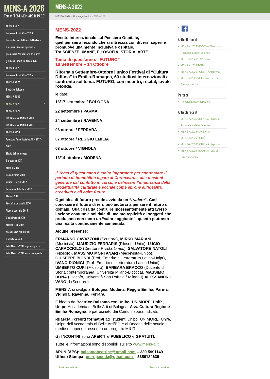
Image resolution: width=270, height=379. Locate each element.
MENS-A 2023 (13, 96)
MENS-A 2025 (13, 68)
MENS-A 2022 (13, 103)
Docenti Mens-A (14, 239)
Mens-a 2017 (12, 167)
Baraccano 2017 (14, 160)
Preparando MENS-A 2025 (19, 75)
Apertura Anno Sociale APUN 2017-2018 (24, 142)
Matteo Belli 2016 (15, 224)
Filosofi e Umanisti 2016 (18, 203)
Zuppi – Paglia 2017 (16, 182)
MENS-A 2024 (13, 82)
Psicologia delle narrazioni (196, 101)
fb (185, 28)
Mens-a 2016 (12, 196)
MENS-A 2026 (24, 8)
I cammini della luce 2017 (19, 189)
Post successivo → (160, 367)
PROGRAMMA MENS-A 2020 (20, 118)
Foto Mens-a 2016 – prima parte (23, 246)
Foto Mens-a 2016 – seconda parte (24, 253)
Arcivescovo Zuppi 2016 (18, 232)
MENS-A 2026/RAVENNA (195, 59)
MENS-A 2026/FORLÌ (193, 65)
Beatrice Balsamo (15, 89)
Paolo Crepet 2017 (15, 175)
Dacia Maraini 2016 (15, 217)
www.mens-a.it (146, 344)
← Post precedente (66, 367)
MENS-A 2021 (13, 111)
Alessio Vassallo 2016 (17, 210)
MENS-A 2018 (13, 132)
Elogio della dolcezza (16, 153)
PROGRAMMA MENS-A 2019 (20, 125)
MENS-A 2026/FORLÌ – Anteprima (200, 71)
